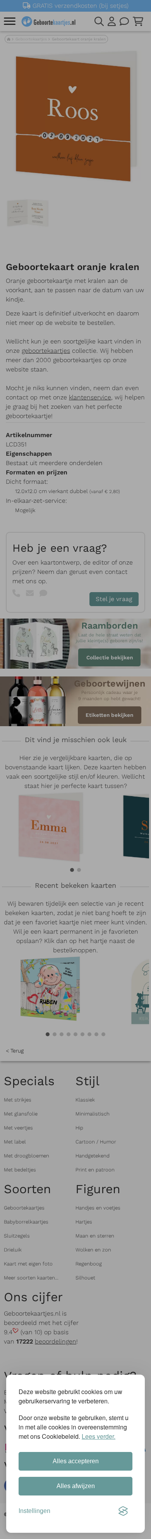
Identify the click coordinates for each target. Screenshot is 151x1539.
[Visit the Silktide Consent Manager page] (123, 1511)
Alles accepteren (76, 1461)
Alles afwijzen (76, 1486)
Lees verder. (98, 1436)
